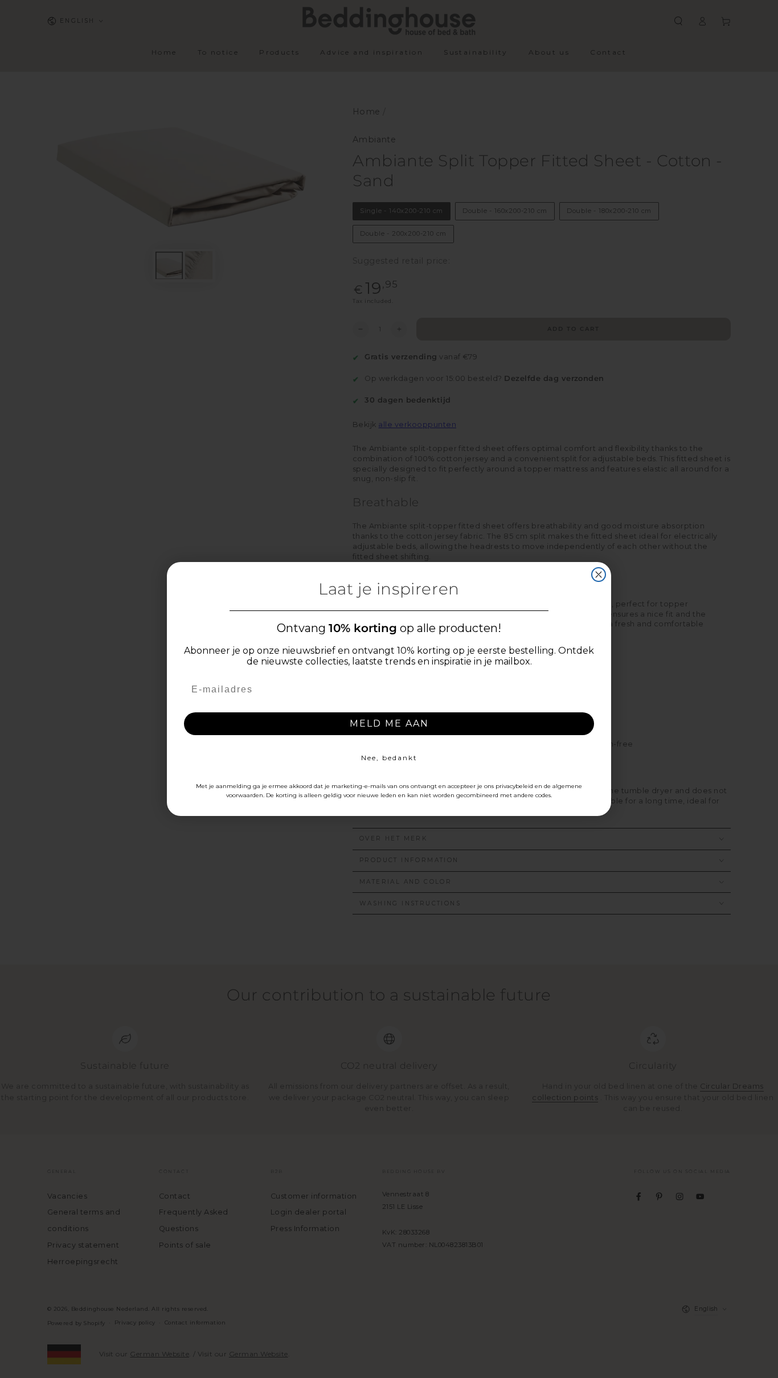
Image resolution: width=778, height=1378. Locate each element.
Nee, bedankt (389, 757)
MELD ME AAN (389, 723)
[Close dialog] (598, 574)
